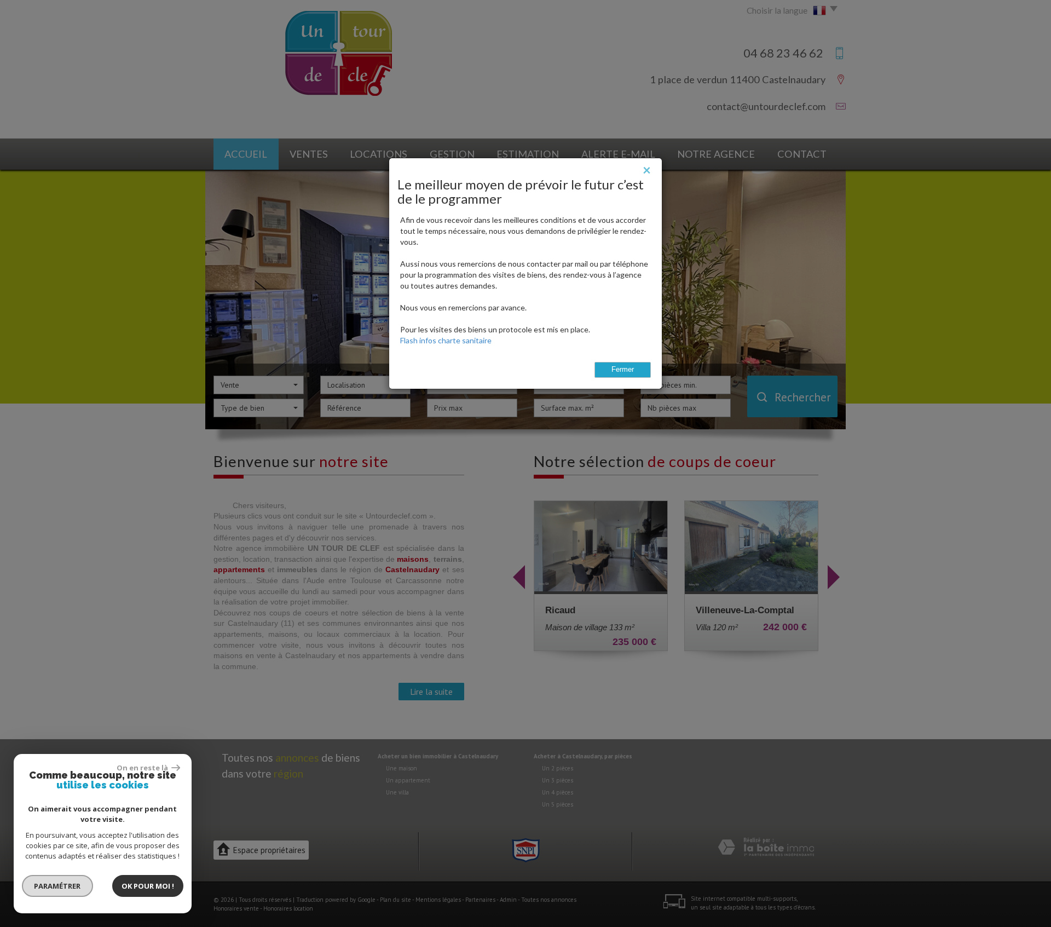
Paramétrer (57, 886)
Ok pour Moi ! (148, 886)
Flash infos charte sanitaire (446, 340)
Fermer (622, 369)
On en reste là (143, 768)
